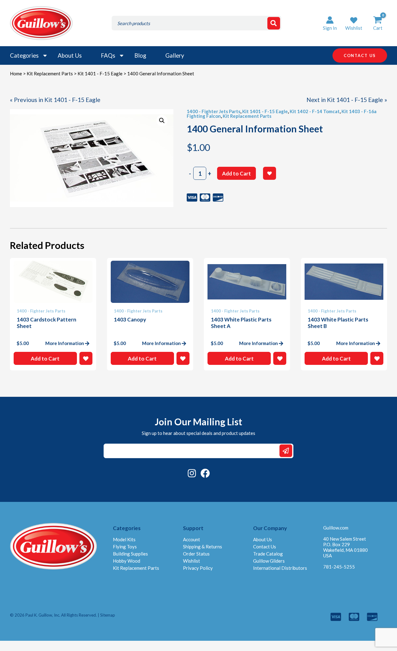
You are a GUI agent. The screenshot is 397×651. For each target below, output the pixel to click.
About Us (70, 55)
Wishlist (191, 561)
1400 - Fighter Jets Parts (213, 111)
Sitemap (107, 615)
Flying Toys (125, 546)
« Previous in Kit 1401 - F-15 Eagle (55, 99)
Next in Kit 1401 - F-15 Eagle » (346, 99)
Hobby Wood (126, 561)
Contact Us (264, 546)
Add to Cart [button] (45, 358)
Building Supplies (130, 553)
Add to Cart (236, 173)
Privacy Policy (198, 568)
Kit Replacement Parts (50, 73)
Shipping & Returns (202, 546)
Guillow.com (335, 527)
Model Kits (124, 539)
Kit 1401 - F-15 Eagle (100, 73)
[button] (353, 23)
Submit (285, 451)
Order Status (196, 553)
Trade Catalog (268, 553)
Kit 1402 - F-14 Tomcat (315, 111)
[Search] (273, 23)
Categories (24, 55)
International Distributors (280, 568)
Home (16, 73)
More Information (64, 343)
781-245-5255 (339, 566)
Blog (140, 55)
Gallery (174, 55)
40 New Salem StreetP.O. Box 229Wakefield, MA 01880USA (345, 547)
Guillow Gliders (269, 561)
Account (191, 539)
